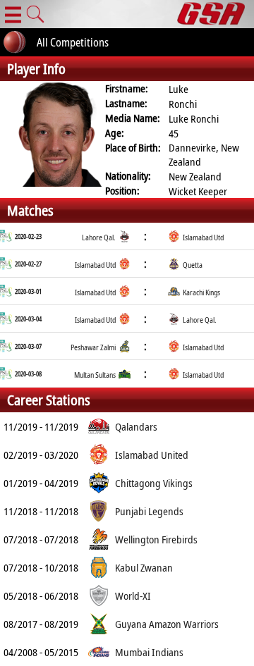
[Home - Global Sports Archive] (215, 14)
